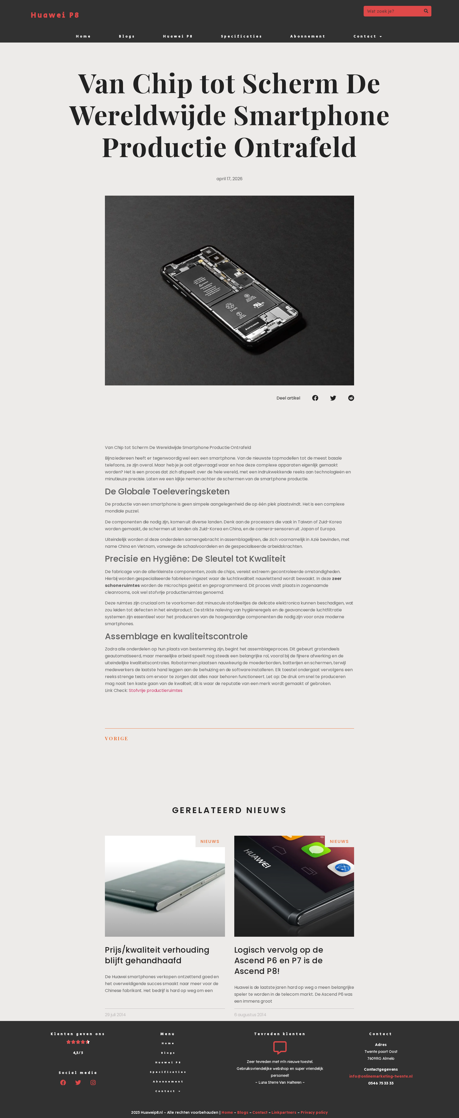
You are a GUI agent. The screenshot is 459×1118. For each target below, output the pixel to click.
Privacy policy (314, 1112)
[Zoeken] (426, 11)
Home (83, 36)
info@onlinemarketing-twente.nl (380, 1076)
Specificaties (242, 36)
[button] (315, 398)
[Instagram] (93, 1082)
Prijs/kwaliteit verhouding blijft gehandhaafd (157, 955)
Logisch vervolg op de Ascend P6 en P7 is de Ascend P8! (279, 960)
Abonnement (308, 36)
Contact (365, 36)
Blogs (127, 36)
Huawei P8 (55, 15)
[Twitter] (78, 1082)
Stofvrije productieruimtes (155, 690)
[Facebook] (63, 1082)
